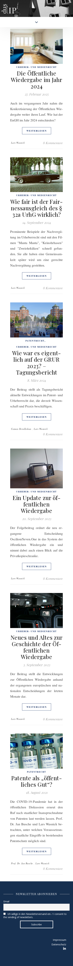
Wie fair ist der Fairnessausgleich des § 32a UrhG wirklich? (36, 208)
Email (6, 901)
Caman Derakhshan (21, 428)
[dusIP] (9, 6)
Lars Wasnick (18, 142)
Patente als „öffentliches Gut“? (36, 781)
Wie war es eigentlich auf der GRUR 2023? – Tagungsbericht (36, 362)
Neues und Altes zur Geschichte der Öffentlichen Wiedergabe (37, 647)
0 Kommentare (53, 143)
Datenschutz (58, 944)
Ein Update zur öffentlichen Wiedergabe (36, 504)
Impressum (59, 939)
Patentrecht (34, 340)
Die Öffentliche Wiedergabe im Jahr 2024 (36, 79)
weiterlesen (36, 130)
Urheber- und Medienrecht (36, 67)
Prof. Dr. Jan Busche (22, 863)
